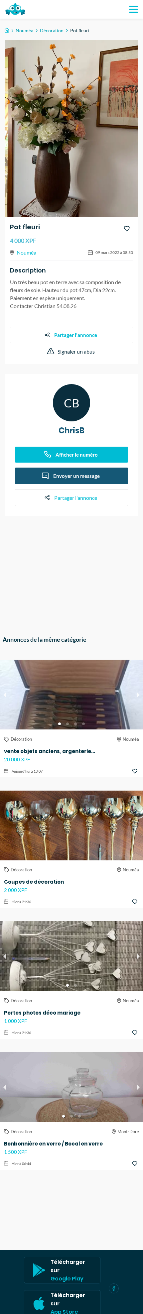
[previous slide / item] (4, 694)
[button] (59, 723)
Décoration (52, 30)
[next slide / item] (138, 694)
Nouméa (24, 30)
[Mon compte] (133, 9)
